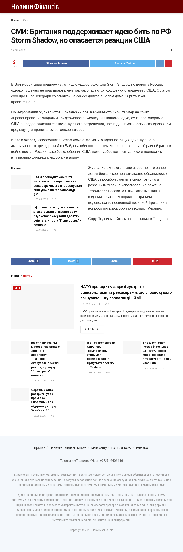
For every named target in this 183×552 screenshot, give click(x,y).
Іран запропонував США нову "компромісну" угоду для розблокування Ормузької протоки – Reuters (101, 355)
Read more (92, 329)
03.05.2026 (41, 199)
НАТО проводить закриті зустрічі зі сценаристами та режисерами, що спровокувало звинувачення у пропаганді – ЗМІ (57, 185)
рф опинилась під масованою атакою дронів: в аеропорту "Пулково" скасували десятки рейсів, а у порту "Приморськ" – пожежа (57, 215)
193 (52, 416)
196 (54, 230)
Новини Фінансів (35, 7)
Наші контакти (121, 448)
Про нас (39, 448)
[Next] (51, 239)
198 (107, 372)
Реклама (142, 448)
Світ (25, 20)
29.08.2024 (18, 50)
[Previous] (43, 239)
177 (163, 368)
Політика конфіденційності (68, 448)
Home (15, 20)
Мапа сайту (99, 448)
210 (54, 199)
